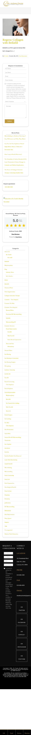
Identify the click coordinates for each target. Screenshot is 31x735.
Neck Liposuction (9, 521)
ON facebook (21, 658)
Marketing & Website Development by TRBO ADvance (19, 708)
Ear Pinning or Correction (11, 396)
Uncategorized (8, 568)
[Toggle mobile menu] (27, 4)
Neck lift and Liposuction (14, 377)
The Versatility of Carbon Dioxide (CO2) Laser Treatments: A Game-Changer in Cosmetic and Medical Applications (15, 200)
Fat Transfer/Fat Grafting (12, 441)
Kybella (8, 356)
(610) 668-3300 (22, 714)
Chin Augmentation (10, 329)
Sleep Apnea (8, 556)
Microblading (8, 505)
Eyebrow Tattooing (10, 407)
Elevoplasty (8, 404)
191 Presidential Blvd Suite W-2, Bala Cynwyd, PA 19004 (22, 599)
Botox (6, 318)
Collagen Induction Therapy (12, 333)
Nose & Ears (8, 529)
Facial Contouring (9, 419)
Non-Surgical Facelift (10, 525)
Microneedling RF (11, 360)
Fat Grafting (8, 456)
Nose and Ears (10, 381)
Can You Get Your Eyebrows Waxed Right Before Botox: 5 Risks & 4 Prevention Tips (14, 184)
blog (6, 307)
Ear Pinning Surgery (10, 400)
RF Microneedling (9, 544)
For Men (7, 460)
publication (8, 540)
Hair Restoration (9, 467)
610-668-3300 (9, 225)
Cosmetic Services (9, 363)
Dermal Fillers (10, 348)
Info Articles (9, 314)
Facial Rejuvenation (23, 56)
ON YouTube (21, 695)
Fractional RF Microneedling (13, 352)
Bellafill (7, 299)
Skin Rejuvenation (9, 552)
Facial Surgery (8, 452)
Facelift (9, 369)
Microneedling (8, 509)
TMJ (6, 564)
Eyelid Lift (7, 411)
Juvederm (7, 486)
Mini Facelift (10, 373)
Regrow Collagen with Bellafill (13, 41)
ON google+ (21, 671)
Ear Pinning (8, 392)
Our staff (9, 295)
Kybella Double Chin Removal (13, 493)
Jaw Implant (8, 482)
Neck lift (8, 449)
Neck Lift (7, 517)
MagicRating (19, 274)
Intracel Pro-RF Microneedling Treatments (13, 476)
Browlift (7, 321)
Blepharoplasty (9, 303)
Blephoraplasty (10, 433)
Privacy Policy (6, 707)
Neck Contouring (9, 513)
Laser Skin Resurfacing (11, 497)
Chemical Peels (9, 325)
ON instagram (22, 683)
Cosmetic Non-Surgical (11, 345)
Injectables (7, 471)
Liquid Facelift (8, 501)
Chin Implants (10, 422)
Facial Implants (9, 426)
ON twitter (22, 646)
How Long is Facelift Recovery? (13, 192)
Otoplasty (7, 532)
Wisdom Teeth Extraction (11, 572)
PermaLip (7, 536)
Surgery (7, 560)
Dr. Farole (6, 56)
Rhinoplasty (10, 384)
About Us (7, 289)
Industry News (10, 310)
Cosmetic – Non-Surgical (11, 337)
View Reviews (16, 272)
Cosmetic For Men (9, 341)
